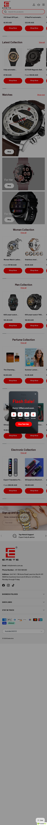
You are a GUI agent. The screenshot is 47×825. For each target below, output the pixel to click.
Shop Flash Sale (23, 424)
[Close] (35, 394)
